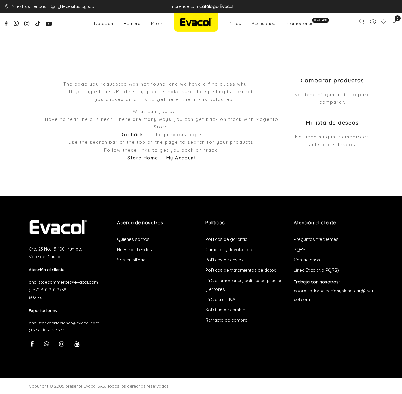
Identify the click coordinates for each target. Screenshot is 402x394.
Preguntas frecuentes (316, 239)
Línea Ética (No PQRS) (316, 270)
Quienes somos (133, 239)
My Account (181, 158)
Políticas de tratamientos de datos (240, 270)
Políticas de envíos (224, 260)
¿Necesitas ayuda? (77, 6)
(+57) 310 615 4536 (46, 330)
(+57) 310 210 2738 (48, 290)
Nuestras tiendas (28, 6)
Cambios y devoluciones (230, 249)
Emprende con (200, 6)
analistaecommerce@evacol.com (63, 282)
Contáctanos (307, 260)
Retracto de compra (226, 320)
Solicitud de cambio (225, 310)
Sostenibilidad (131, 260)
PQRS (299, 249)
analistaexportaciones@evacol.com (64, 322)
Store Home (142, 158)
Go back (132, 134)
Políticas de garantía (226, 239)
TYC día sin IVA (220, 299)
